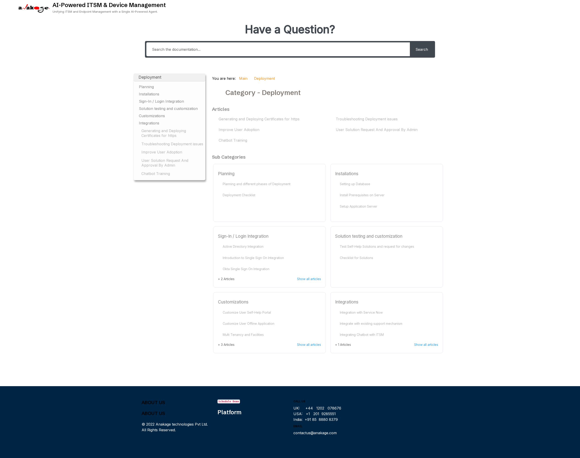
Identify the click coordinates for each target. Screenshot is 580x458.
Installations (346, 173)
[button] (169, 77)
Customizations (233, 302)
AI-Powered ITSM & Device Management (109, 5)
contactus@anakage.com (315, 433)
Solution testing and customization (368, 236)
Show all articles (309, 279)
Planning (226, 173)
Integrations (346, 302)
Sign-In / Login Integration (243, 236)
